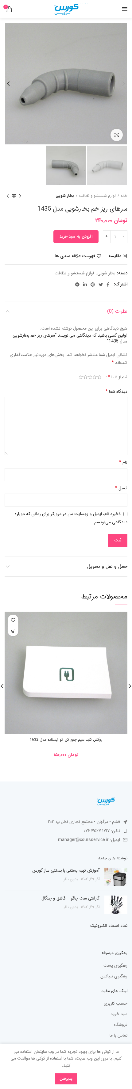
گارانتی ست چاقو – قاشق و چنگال (70, 898)
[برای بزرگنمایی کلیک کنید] (117, 135)
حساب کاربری (115, 1004)
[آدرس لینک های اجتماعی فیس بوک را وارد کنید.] (108, 284)
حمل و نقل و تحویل (107, 566)
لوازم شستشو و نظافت (97, 196)
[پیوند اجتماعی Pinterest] (93, 284)
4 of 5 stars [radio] (85, 377)
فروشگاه (120, 1025)
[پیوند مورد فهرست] (66, 830)
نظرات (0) (117, 311)
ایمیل (121, 488)
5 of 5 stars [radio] (81, 377)
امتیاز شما (117, 377)
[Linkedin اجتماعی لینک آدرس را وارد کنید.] (85, 284)
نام (123, 462)
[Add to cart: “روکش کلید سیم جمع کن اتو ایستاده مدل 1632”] (13, 630)
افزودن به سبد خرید (76, 236)
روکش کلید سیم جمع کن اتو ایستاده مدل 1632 (66, 740)
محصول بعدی (8, 196)
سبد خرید (119, 1014)
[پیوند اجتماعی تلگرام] (77, 284)
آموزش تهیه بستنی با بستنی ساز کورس (66, 870)
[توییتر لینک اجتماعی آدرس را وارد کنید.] (101, 284)
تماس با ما (118, 1036)
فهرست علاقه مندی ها (75, 256)
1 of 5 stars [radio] (99, 377)
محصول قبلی (20, 196)
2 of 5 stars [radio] (94, 377)
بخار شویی (65, 196)
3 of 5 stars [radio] (90, 377)
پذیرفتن (66, 1079)
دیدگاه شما (116, 391)
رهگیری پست (115, 966)
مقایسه (115, 256)
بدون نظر (71, 879)
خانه (124, 196)
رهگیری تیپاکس (113, 976)
